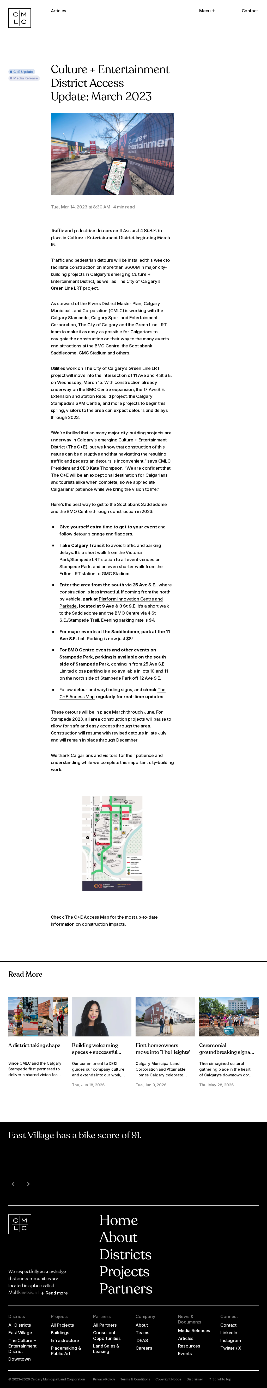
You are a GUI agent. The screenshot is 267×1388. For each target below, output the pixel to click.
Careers (144, 1348)
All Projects (62, 1325)
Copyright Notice (168, 1379)
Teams (142, 1332)
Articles (186, 1338)
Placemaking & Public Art (66, 1350)
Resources (189, 1346)
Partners (125, 1290)
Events (185, 1353)
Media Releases (194, 1330)
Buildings (60, 1332)
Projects (124, 1273)
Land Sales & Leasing (106, 1348)
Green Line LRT (144, 368)
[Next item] (27, 1184)
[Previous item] (14, 1184)
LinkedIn (228, 1332)
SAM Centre (88, 403)
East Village (20, 1332)
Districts (125, 1256)
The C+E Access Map (87, 917)
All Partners (105, 1325)
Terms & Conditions (135, 1379)
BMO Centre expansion (110, 389)
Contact (250, 10)
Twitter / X (230, 1348)
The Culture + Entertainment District (22, 1346)
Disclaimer (195, 1379)
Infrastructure (65, 1340)
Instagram (230, 1340)
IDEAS (142, 1340)
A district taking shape (34, 1045)
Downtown (19, 1359)
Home (118, 1222)
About (118, 1239)
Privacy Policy (104, 1379)
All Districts (19, 1325)
